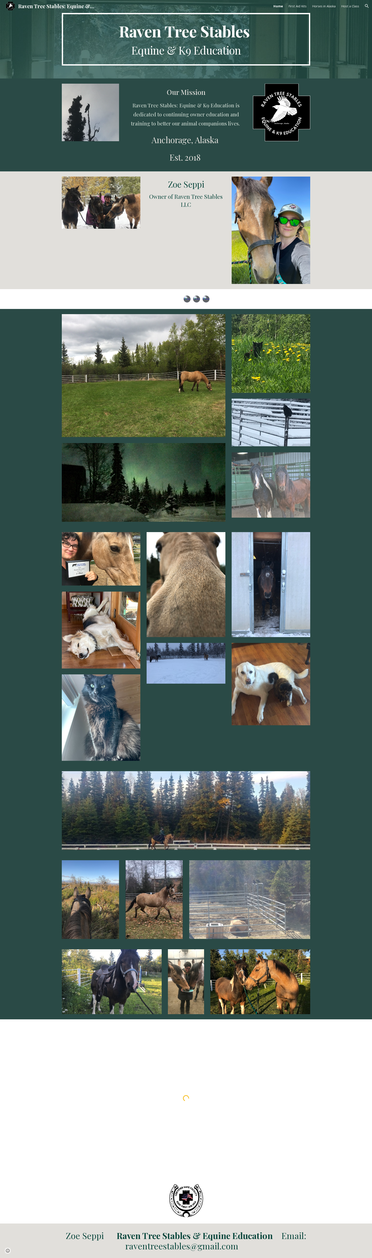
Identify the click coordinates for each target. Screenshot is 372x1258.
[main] (186, 39)
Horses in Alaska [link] (324, 6)
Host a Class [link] (350, 6)
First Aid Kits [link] (297, 6)
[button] (367, 6)
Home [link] (278, 6)
